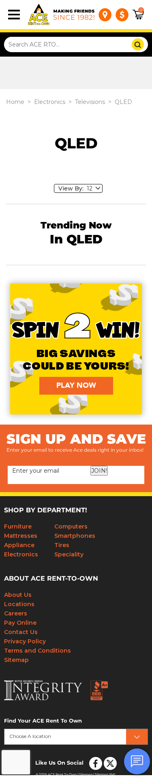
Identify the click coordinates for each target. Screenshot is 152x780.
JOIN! (99, 470)
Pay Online (20, 622)
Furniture (18, 526)
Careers (15, 613)
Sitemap (16, 660)
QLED (123, 102)
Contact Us (21, 632)
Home (15, 102)
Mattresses (20, 535)
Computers (71, 526)
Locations (19, 604)
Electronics (49, 102)
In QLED (76, 240)
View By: (72, 188)
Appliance (19, 545)
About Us (18, 594)
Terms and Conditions (37, 650)
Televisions (90, 102)
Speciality (68, 554)
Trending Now (76, 225)
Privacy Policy (25, 641)
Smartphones (74, 535)
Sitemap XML (105, 774)
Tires (61, 545)
